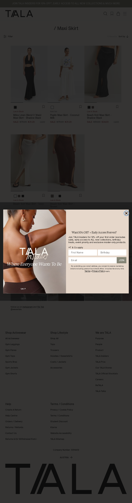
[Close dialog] (126, 213)
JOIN (121, 260)
